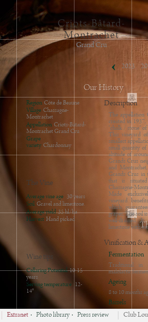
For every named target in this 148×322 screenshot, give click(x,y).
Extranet (17, 315)
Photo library (52, 315)
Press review (93, 315)
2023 (128, 66)
